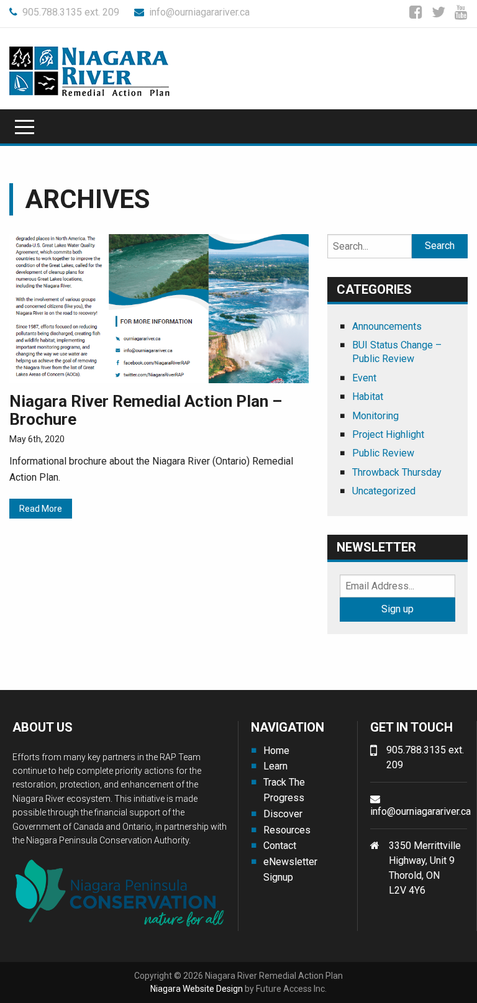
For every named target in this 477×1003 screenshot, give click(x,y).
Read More (40, 509)
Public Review (383, 453)
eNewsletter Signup (290, 870)
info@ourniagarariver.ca (199, 12)
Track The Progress (284, 790)
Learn (275, 766)
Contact (279, 845)
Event (364, 378)
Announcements (387, 326)
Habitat (367, 396)
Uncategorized (384, 491)
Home (276, 750)
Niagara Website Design (196, 989)
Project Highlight (388, 434)
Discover (282, 814)
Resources (287, 830)
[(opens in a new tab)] (159, 308)
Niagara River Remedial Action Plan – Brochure (145, 410)
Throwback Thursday (397, 472)
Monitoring (375, 416)
